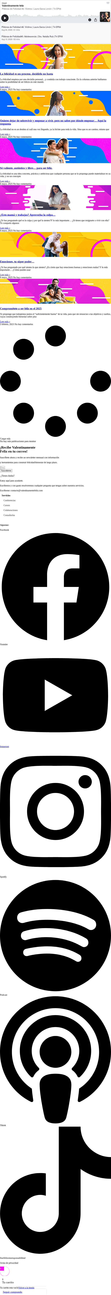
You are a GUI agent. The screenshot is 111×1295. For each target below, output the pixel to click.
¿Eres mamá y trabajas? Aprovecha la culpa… (28, 214)
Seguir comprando (12, 1292)
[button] (5, 438)
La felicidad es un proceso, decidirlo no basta (26, 73)
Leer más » (5, 87)
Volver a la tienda (26, 1287)
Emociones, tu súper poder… (17, 261)
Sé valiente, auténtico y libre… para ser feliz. (26, 168)
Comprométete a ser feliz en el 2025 (21, 308)
